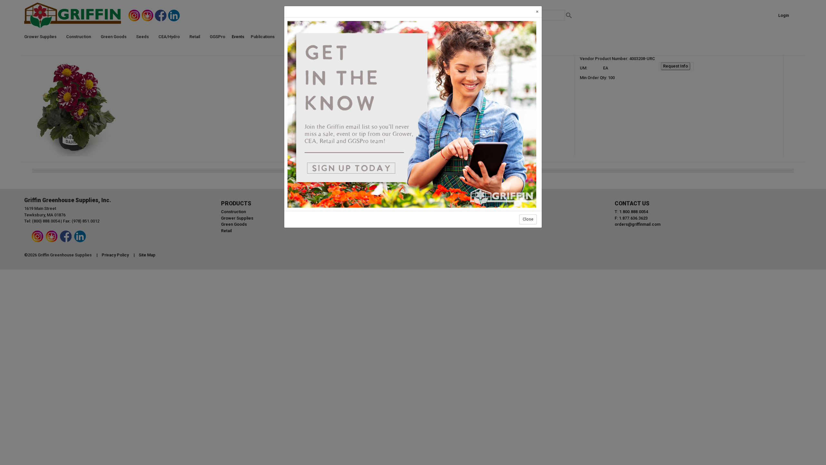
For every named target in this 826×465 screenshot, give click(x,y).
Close (528, 219)
